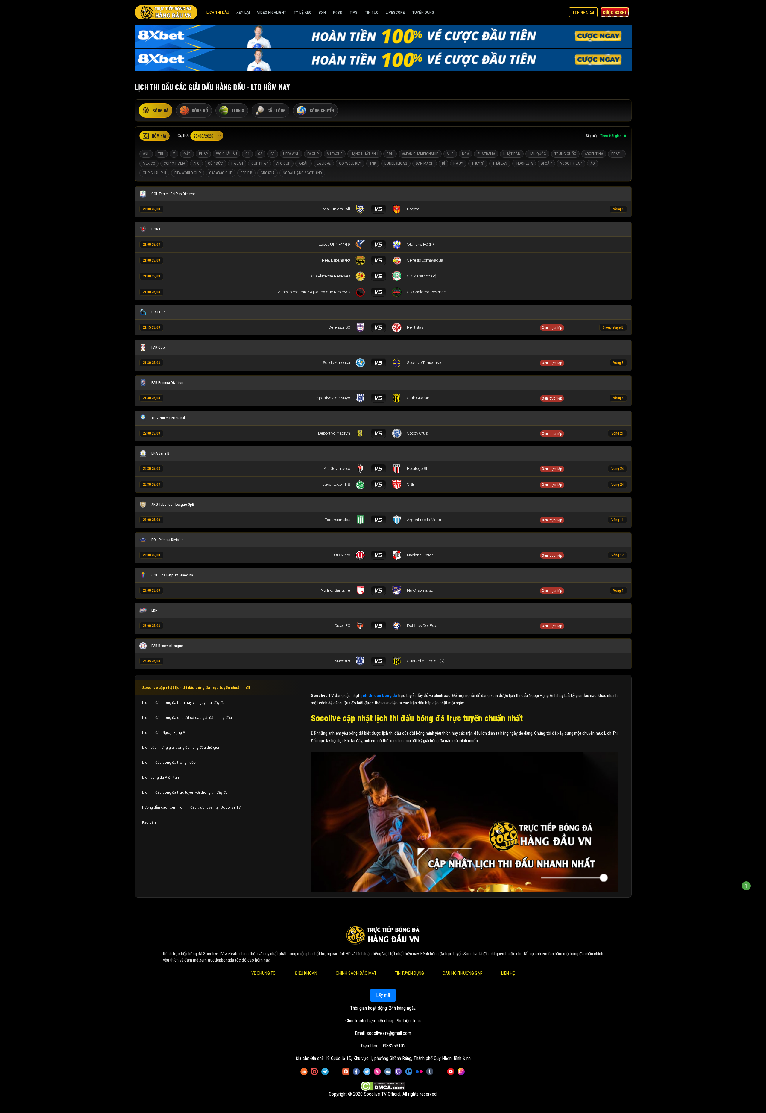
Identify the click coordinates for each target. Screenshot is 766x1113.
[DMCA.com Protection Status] (383, 1086)
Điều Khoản (306, 973)
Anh (146, 153)
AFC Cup (283, 163)
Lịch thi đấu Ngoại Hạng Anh (165, 732)
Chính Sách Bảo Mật (356, 973)
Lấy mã (383, 995)
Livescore (395, 12)
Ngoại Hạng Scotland (302, 173)
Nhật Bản (511, 153)
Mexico (149, 163)
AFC (196, 163)
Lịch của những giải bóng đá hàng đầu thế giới (180, 747)
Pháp (203, 153)
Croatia (267, 173)
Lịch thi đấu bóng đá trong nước (169, 762)
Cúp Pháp (259, 163)
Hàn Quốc (537, 153)
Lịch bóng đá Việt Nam (161, 777)
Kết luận (149, 822)
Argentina (594, 153)
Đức (187, 153)
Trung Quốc (565, 153)
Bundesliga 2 (395, 163)
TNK (373, 163)
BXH (322, 12)
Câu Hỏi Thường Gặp (463, 973)
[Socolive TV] (166, 12)
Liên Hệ (508, 973)
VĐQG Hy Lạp (571, 163)
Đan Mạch (425, 163)
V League (334, 153)
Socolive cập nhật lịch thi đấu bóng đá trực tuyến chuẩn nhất (196, 687)
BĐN (390, 153)
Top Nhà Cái (583, 12)
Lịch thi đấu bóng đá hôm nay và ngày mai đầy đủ (183, 702)
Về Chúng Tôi (263, 973)
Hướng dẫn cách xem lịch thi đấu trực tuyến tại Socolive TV (191, 807)
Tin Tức (372, 12)
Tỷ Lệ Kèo (302, 12)
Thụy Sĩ (478, 163)
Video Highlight (271, 12)
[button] (555, 327)
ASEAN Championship (420, 153)
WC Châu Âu (226, 153)
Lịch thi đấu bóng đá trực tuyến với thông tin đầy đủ (185, 792)
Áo (592, 163)
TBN (161, 153)
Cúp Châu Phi (154, 173)
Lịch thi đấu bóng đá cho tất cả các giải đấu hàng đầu (187, 717)
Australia (486, 153)
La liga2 (324, 163)
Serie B (246, 173)
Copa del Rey (350, 163)
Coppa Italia (174, 163)
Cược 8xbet (615, 12)
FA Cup (313, 153)
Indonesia (524, 163)
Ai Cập (546, 163)
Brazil (616, 153)
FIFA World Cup (187, 173)
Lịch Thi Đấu (217, 12)
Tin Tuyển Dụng (409, 973)
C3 (272, 153)
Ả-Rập (303, 163)
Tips (353, 12)
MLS (450, 153)
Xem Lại (243, 12)
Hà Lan (237, 163)
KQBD (337, 12)
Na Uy (458, 163)
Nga (465, 153)
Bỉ (443, 163)
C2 (260, 153)
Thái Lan (500, 163)
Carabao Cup (220, 173)
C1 (247, 153)
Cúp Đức (215, 163)
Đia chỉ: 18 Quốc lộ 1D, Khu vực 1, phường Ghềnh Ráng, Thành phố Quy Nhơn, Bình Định (390, 1058)
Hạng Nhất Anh (364, 153)
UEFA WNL (291, 153)
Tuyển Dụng (423, 12)
